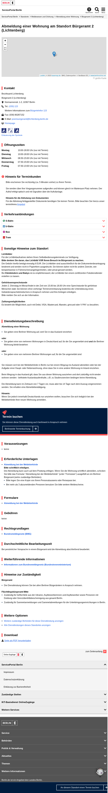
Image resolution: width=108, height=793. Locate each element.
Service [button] (5, 733)
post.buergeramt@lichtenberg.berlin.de (30, 119)
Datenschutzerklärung (14, 679)
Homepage (10, 123)
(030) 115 (13, 106)
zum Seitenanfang (93, 651)
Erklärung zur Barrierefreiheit (17, 687)
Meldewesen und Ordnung (42, 17)
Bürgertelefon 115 (38, 110)
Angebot (21, 204)
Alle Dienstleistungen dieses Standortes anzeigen (27, 625)
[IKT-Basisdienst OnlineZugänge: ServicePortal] (13, 654)
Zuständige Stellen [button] (11, 694)
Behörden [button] (7, 740)
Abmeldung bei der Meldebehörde (21, 464)
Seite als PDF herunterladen (17, 640)
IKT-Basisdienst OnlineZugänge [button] (18, 702)
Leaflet (42, 75)
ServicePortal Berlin (10, 17)
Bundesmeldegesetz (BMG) (17, 534)
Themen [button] (6, 763)
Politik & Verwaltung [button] (12, 748)
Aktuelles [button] (6, 756)
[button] (54, 54)
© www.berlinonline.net (97, 75)
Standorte (25, 17)
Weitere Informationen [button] (13, 771)
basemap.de (56, 75)
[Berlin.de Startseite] (8, 3)
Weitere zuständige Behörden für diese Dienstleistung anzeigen (33, 621)
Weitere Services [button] (10, 710)
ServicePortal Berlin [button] (12, 664)
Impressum (9, 672)
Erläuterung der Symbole (12, 135)
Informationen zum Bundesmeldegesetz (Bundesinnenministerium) (37, 565)
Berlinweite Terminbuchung (17, 429)
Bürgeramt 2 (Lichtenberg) (93, 17)
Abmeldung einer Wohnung (67, 17)
